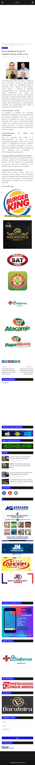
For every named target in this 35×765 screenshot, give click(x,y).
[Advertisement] (17, 23)
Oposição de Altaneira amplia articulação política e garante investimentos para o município (21, 473)
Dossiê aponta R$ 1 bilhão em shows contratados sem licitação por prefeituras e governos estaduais (21, 480)
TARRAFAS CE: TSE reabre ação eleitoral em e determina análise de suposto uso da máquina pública (20, 465)
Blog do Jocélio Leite (8, 57)
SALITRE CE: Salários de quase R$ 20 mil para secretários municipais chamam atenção (20, 457)
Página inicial (5, 43)
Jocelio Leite (22, 762)
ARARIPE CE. (13, 43)
